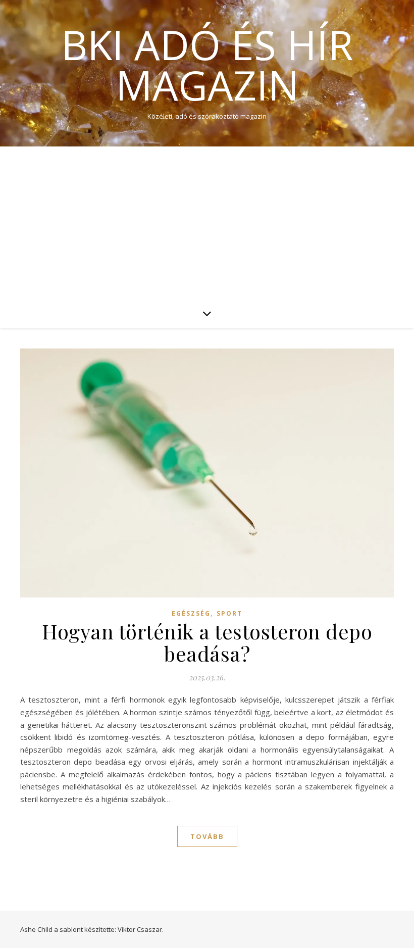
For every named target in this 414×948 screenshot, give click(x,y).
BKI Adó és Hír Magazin (207, 64)
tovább (207, 836)
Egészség (191, 613)
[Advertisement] (207, 222)
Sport (229, 613)
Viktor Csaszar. (141, 929)
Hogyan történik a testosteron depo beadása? (207, 642)
